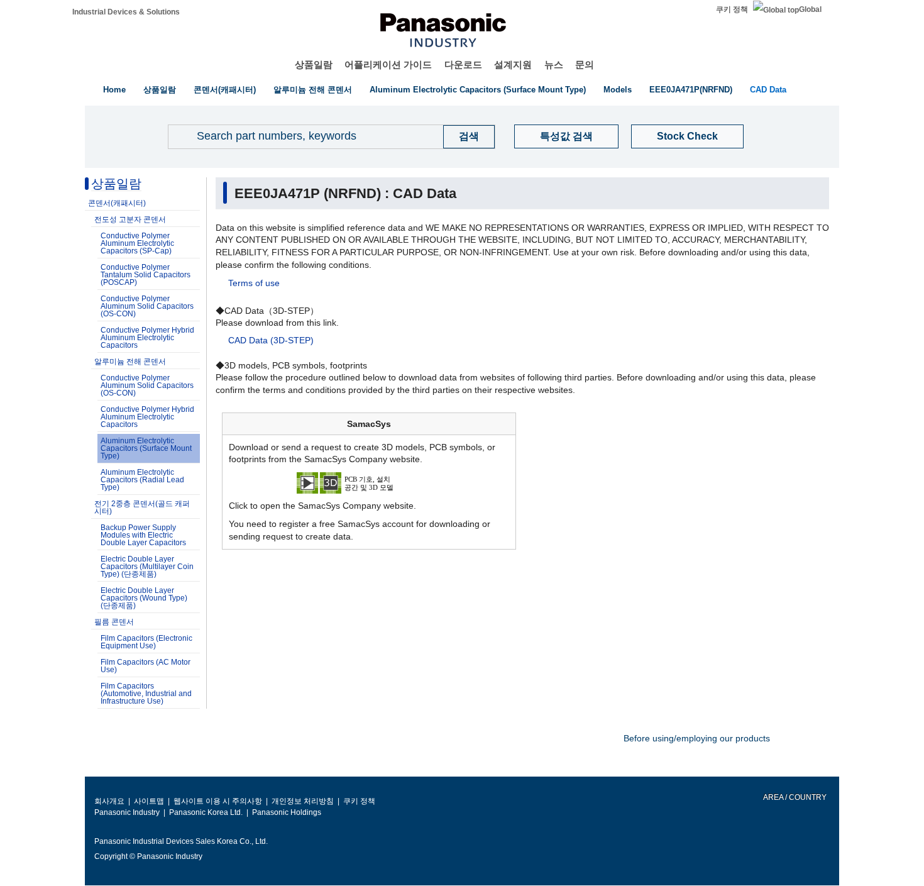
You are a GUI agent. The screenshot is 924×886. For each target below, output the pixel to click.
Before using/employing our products (697, 738)
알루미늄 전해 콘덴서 (312, 89)
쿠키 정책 (732, 9)
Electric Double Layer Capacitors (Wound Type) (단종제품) (144, 598)
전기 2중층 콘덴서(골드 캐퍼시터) (142, 507)
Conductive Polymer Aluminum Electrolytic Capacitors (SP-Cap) (137, 243)
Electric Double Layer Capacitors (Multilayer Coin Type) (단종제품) (147, 567)
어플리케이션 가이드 (388, 64)
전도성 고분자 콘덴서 (130, 219)
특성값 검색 (566, 136)
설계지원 (513, 64)
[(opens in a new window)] (369, 482)
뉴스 (553, 64)
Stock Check (687, 136)
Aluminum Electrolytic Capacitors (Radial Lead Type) (142, 480)
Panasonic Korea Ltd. (206, 812)
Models (617, 89)
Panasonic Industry (127, 812)
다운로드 (463, 64)
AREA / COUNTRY (794, 797)
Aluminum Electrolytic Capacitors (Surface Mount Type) (478, 89)
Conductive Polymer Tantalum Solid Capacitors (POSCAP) (145, 275)
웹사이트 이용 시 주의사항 (217, 801)
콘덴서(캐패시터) (225, 89)
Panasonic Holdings (286, 812)
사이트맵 (149, 801)
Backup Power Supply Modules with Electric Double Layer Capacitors (143, 535)
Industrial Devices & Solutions (126, 12)
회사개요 (109, 801)
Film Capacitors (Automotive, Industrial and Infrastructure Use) (146, 694)
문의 (584, 64)
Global (810, 9)
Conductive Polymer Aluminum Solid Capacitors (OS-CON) (147, 306)
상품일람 (314, 64)
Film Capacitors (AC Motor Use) (145, 666)
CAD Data (768, 89)
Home (114, 89)
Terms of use (254, 283)
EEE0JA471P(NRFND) (690, 89)
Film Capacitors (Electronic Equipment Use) (146, 642)
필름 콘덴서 (114, 621)
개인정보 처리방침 (303, 801)
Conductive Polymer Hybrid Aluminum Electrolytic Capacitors (147, 338)
